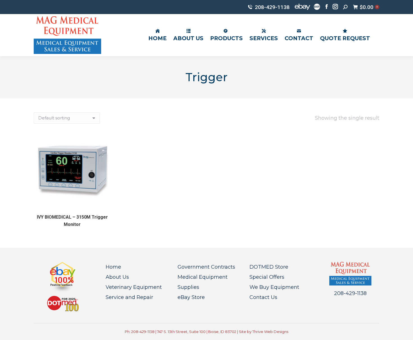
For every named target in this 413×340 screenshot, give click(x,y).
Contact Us (263, 297)
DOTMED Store (268, 267)
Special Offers (266, 277)
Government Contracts (206, 267)
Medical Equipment (203, 277)
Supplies (188, 287)
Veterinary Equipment (134, 287)
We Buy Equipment (274, 287)
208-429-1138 (272, 7)
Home (113, 267)
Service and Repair (129, 297)
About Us (117, 277)
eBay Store (191, 297)
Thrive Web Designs (270, 331)
